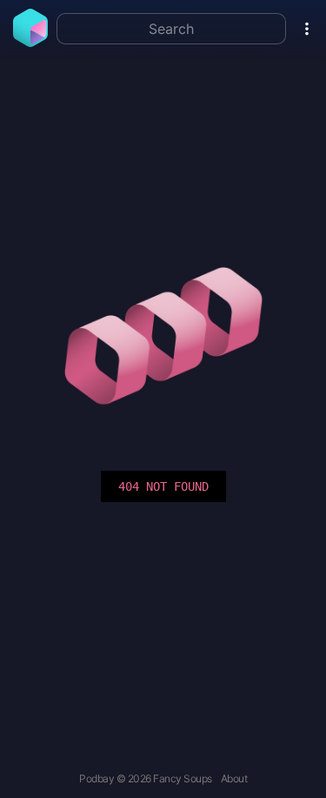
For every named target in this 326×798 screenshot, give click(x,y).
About (234, 778)
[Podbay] (30, 41)
